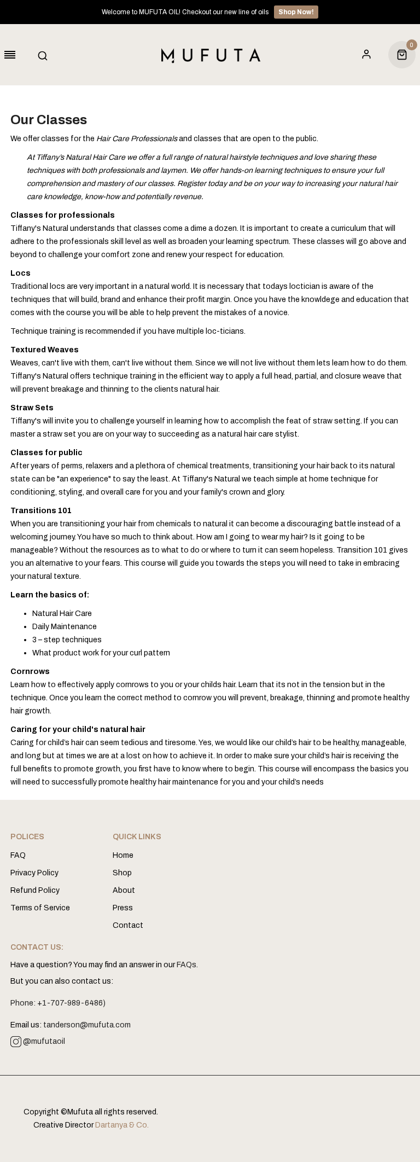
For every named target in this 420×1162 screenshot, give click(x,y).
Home (123, 855)
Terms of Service (40, 908)
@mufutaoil (43, 1041)
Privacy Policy (34, 873)
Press (123, 908)
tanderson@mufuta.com (87, 1025)
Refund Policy (35, 890)
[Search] (45, 54)
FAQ (18, 855)
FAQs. (187, 965)
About (124, 890)
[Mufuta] (210, 54)
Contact (128, 925)
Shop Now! (296, 12)
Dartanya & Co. (122, 1125)
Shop (122, 873)
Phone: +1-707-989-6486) (58, 1003)
